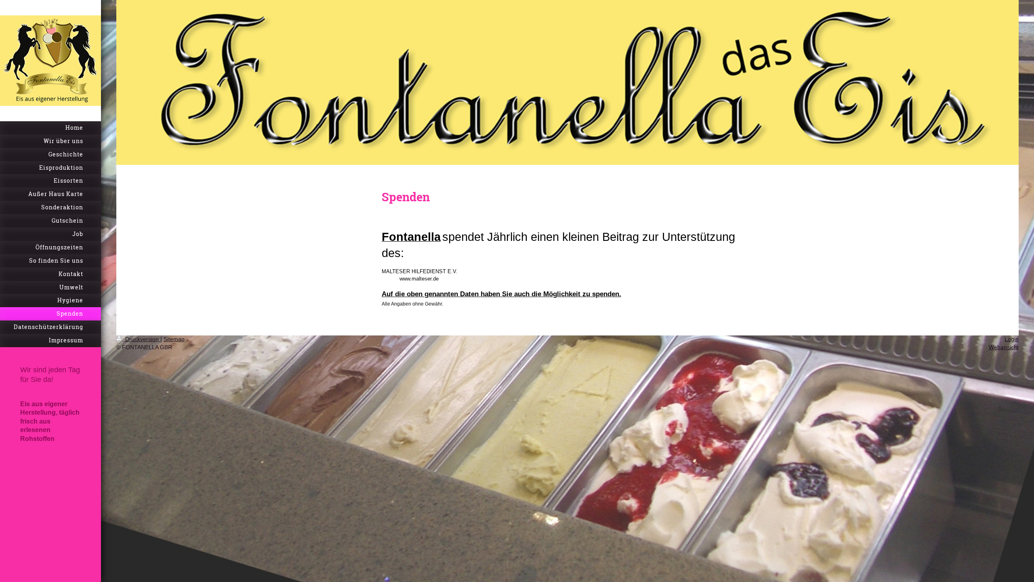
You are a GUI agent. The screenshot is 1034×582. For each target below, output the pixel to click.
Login (1012, 339)
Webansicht (1004, 347)
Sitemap (174, 339)
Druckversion (142, 339)
